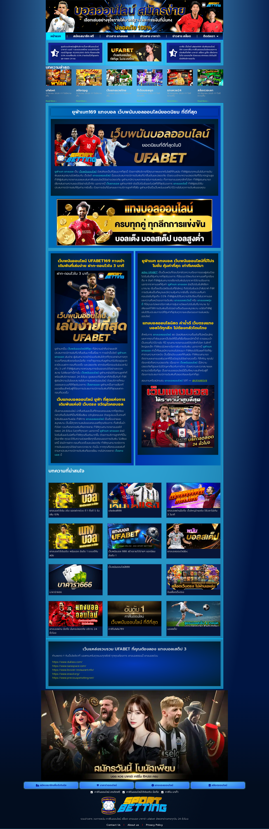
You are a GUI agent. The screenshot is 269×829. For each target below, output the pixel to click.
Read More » (51, 101)
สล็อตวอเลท (205, 90)
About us (133, 825)
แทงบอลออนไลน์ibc (177, 551)
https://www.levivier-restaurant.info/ (73, 670)
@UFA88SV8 (199, 381)
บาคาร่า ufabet (147, 819)
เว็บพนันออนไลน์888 (119, 567)
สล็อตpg (82, 90)
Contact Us (113, 825)
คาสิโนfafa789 (116, 629)
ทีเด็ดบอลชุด (145, 90)
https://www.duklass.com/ (67, 662)
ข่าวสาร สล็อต (181, 36)
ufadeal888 (115, 511)
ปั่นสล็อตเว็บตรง (175, 592)
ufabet (50, 90)
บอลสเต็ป (172, 629)
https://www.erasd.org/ (66, 674)
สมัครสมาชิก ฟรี (83, 36)
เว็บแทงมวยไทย (116, 90)
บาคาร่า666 (56, 592)
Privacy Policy (154, 825)
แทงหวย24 (174, 90)
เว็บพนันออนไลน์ (88, 172)
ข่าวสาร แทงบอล (117, 36)
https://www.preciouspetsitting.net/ (73, 678)
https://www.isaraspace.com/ (69, 666)
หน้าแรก (56, 36)
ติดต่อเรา (209, 36)
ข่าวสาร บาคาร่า (150, 36)
